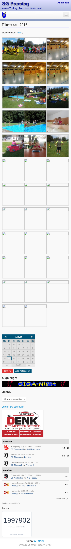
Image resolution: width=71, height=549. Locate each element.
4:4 (66, 463)
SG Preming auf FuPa (11, 503)
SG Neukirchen (33, 449)
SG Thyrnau (16, 457)
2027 (30, 365)
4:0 (63, 448)
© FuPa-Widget (62, 498)
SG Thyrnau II (16, 465)
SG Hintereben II (29, 485)
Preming (27, 457)
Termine (7, 370)
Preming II (30, 465)
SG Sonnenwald (17, 449)
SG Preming (15, 3)
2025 (6, 365)
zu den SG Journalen (13, 406)
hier (20, 32)
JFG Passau (32, 477)
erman (33, 544)
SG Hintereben (27, 493)
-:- (66, 476)
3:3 (63, 455)
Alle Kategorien (22, 370)
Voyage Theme (45, 544)
